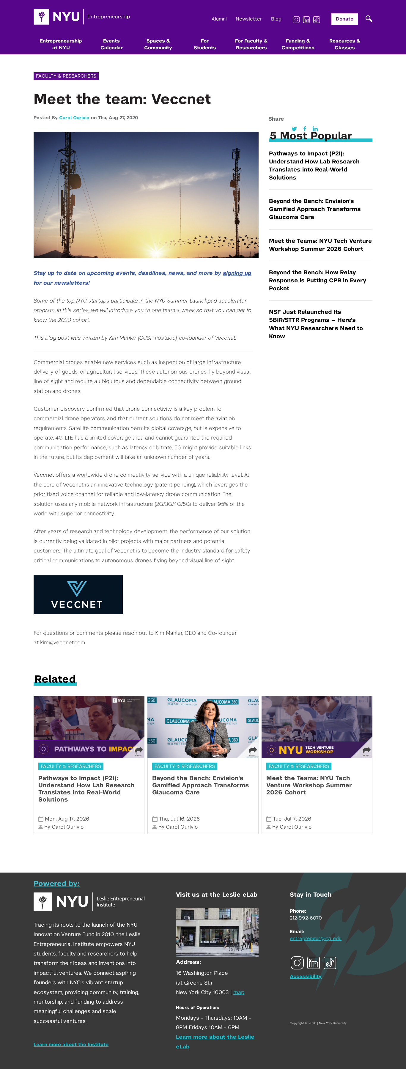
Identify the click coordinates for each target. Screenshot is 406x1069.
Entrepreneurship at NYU (61, 44)
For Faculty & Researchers (251, 44)
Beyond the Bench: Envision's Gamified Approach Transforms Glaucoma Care (315, 209)
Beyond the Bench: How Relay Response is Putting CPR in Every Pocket (317, 281)
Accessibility (306, 976)
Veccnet (225, 338)
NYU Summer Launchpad (186, 301)
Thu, (103, 118)
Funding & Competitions (297, 44)
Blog (276, 19)
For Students (205, 44)
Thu (163, 818)
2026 (82, 818)
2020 (132, 118)
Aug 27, (118, 118)
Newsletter (249, 19)
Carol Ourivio (74, 118)
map (238, 992)
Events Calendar (111, 44)
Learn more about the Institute (71, 1044)
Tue (277, 818)
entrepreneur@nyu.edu (316, 938)
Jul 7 (290, 818)
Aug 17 (66, 818)
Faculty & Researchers (66, 76)
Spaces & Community (158, 44)
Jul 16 (177, 818)
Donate (344, 19)
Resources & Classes (344, 44)
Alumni (219, 19)
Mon (50, 818)
